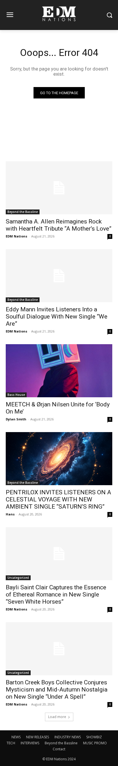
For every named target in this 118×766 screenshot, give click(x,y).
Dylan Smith (16, 419)
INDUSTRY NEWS (67, 737)
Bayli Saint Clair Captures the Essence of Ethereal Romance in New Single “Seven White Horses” (56, 594)
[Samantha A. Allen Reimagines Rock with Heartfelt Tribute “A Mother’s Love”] (59, 187)
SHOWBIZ (94, 737)
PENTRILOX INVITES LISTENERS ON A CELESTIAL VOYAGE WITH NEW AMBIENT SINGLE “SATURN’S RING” (58, 499)
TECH (11, 743)
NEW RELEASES (37, 737)
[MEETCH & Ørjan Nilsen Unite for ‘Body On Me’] (59, 370)
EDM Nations (16, 236)
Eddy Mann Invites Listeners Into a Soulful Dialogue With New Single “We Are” (56, 316)
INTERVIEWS (30, 743)
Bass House (16, 395)
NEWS (16, 737)
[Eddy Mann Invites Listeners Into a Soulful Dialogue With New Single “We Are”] (59, 275)
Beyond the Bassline (22, 212)
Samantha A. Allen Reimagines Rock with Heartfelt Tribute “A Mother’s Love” (58, 225)
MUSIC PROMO (95, 743)
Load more (57, 716)
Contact (59, 749)
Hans (10, 514)
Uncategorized (18, 578)
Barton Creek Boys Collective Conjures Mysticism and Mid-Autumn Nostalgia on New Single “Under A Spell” (56, 689)
